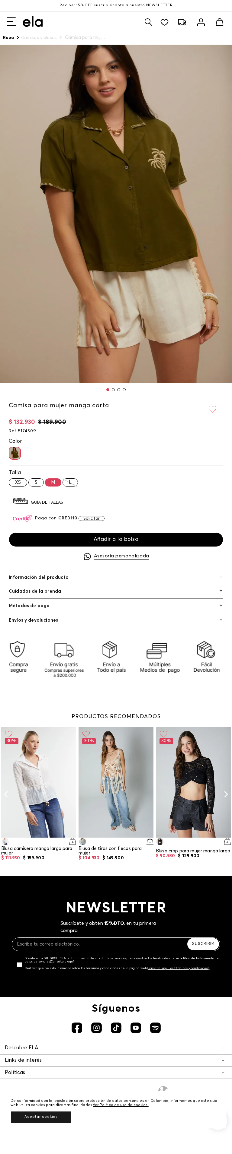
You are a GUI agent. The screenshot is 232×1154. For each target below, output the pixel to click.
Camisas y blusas (39, 38)
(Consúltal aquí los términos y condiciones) (178, 968)
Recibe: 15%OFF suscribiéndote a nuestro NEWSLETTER (116, 5)
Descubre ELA (21, 1048)
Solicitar (91, 518)
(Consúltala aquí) (62, 961)
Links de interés (23, 1060)
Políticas (15, 1072)
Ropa (8, 38)
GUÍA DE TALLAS (47, 502)
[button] (107, 389)
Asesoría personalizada (121, 555)
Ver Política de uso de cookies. (121, 1105)
